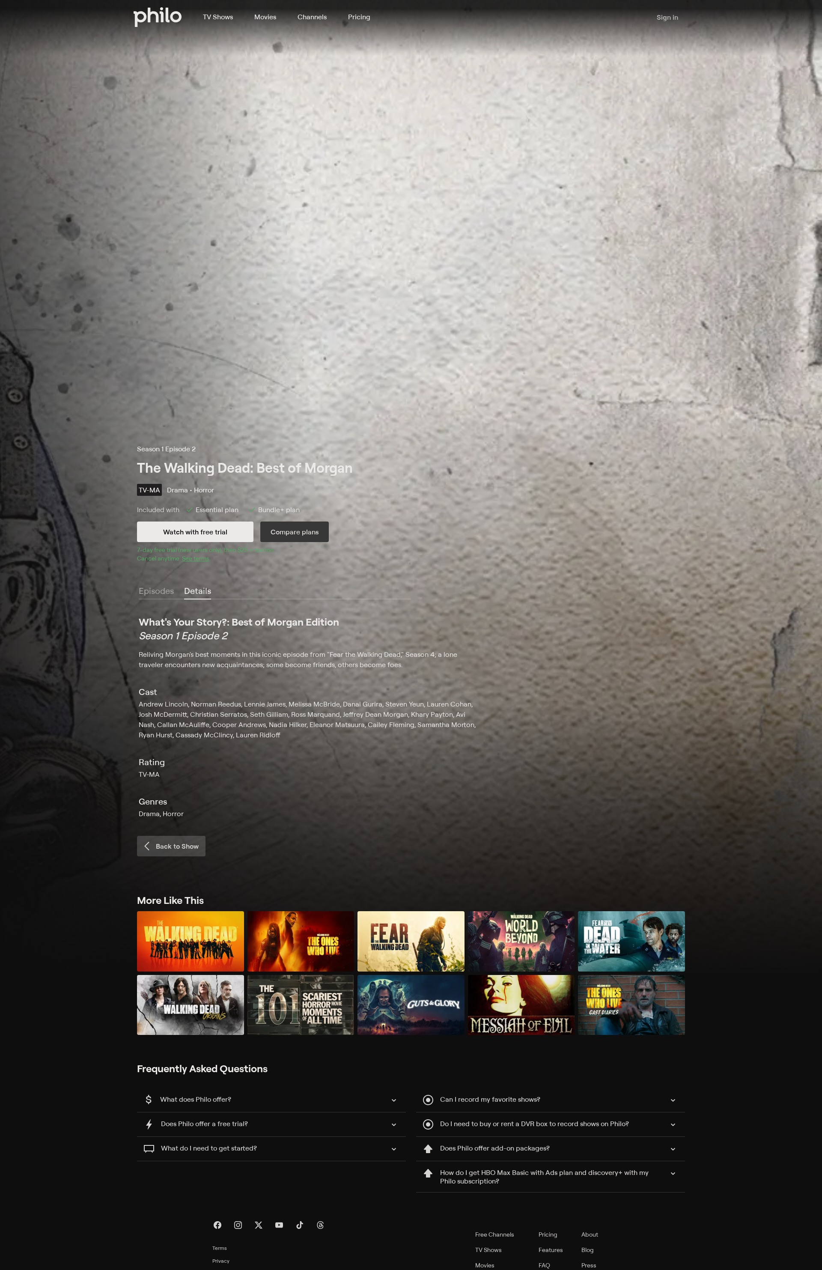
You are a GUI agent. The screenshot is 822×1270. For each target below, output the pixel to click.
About (589, 1234)
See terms (195, 558)
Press (588, 1265)
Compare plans (295, 532)
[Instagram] (238, 1225)
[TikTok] (300, 1225)
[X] (258, 1225)
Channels (312, 16)
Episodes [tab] (156, 590)
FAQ (544, 1265)
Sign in (667, 17)
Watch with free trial (195, 532)
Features (551, 1249)
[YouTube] (279, 1225)
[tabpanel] (411, 717)
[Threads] (320, 1225)
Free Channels (494, 1234)
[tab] (197, 591)
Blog (587, 1249)
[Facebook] (217, 1225)
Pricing (359, 16)
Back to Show (177, 846)
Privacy (220, 1261)
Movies (265, 16)
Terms (219, 1248)
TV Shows (218, 16)
